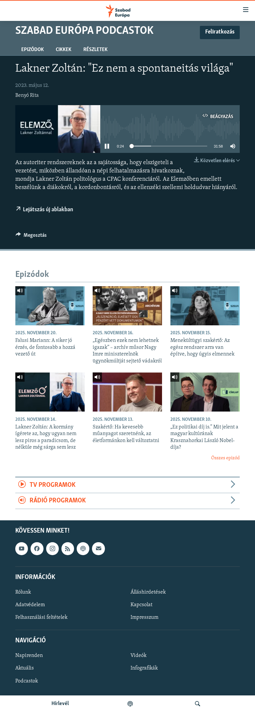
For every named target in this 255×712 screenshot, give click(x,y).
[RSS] (67, 548)
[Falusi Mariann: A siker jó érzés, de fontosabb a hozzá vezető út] (50, 305)
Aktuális (24, 668)
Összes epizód (225, 458)
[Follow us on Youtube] (21, 548)
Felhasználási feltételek (41, 617)
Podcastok (26, 680)
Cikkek (63, 49)
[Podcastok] (130, 703)
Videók (138, 655)
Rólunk (23, 592)
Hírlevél (60, 703)
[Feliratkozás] (98, 548)
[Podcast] (83, 548)
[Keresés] (198, 703)
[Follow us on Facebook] (37, 548)
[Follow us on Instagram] (52, 548)
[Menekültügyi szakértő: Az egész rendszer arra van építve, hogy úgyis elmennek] (205, 305)
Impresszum (144, 617)
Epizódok (32, 49)
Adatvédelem (30, 605)
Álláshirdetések (148, 592)
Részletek (95, 49)
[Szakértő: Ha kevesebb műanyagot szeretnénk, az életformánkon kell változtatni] (127, 392)
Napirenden (29, 655)
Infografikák (144, 668)
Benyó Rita (27, 95)
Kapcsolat (141, 605)
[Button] (31, 236)
